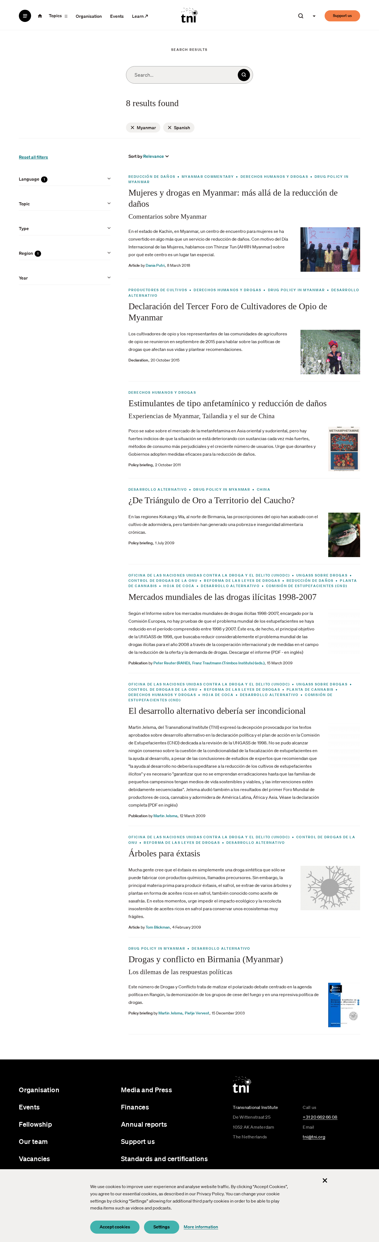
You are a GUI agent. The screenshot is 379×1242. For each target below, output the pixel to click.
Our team (33, 1141)
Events (117, 16)
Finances (135, 1107)
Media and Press (146, 1090)
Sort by (135, 156)
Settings (161, 1226)
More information (201, 1226)
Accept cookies (115, 1226)
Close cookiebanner (325, 1180)
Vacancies (34, 1159)
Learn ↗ (140, 16)
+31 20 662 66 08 (320, 1117)
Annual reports (144, 1124)
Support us (342, 15)
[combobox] (189, 75)
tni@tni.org (314, 1136)
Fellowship (35, 1124)
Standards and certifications (164, 1159)
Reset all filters (33, 157)
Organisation (89, 16)
